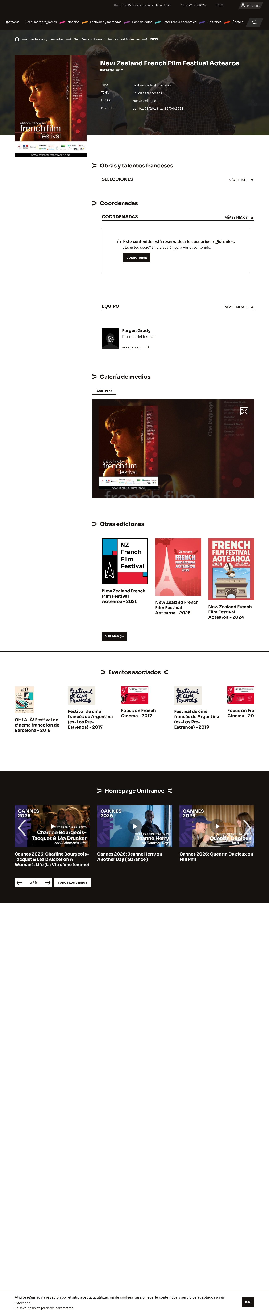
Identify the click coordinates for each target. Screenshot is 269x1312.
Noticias (73, 22)
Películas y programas (41, 22)
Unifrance (214, 22)
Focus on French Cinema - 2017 (138, 713)
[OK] (248, 1302)
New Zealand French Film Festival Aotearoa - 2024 (230, 612)
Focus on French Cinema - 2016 (244, 713)
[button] (244, 412)
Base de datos (142, 22)
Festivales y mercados (105, 22)
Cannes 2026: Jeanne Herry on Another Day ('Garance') (129, 857)
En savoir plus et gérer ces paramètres (44, 1308)
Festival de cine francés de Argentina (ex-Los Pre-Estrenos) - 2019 (196, 719)
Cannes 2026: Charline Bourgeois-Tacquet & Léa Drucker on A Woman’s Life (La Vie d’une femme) (52, 859)
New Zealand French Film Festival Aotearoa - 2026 (123, 596)
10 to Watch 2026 (193, 5)
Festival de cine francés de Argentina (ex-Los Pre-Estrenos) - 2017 (90, 719)
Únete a (237, 22)
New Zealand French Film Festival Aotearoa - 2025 (177, 608)
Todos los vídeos (72, 883)
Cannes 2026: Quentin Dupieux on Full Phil (216, 857)
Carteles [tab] (104, 391)
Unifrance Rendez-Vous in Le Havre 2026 (142, 5)
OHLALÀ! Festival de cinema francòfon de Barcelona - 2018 (37, 725)
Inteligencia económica (179, 22)
